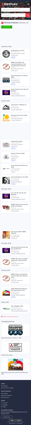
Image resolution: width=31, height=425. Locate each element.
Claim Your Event (5, 397)
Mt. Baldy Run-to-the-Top (17, 50)
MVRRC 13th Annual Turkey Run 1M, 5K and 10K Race (19, 205)
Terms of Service (12, 423)
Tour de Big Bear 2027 (17, 306)
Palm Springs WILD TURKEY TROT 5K (18, 232)
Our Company (4, 386)
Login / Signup (4, 393)
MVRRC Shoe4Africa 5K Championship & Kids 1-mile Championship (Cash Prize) (18, 64)
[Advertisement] (15, 37)
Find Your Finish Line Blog (7, 388)
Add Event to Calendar (6, 395)
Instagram (5, 405)
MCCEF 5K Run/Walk (16, 141)
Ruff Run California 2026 (18, 153)
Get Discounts (6, 27)
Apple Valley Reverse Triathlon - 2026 (19, 76)
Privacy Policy (19, 423)
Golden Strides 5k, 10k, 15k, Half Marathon (19, 90)
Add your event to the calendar (10, 316)
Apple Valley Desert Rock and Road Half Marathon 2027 (19, 289)
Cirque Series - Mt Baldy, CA (18, 105)
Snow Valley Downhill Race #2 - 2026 (19, 166)
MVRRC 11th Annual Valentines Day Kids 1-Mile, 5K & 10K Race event (19, 275)
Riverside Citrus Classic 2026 (19, 115)
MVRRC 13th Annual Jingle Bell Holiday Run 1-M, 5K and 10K (19, 259)
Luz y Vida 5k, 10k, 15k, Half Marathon (18, 193)
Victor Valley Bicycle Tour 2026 (19, 177)
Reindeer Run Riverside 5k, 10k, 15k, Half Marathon (19, 248)
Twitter (4, 406)
